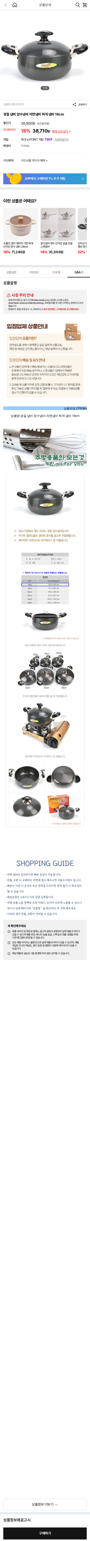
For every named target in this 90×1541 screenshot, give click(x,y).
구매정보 (34, 272)
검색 (78, 5)
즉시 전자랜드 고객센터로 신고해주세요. (61, 309)
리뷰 (56, 272)
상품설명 (11, 272)
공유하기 (82, 104)
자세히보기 (61, 139)
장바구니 (84, 5)
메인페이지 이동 (14, 4)
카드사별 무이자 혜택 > (34, 160)
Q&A (78, 272)
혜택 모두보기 (60, 131)
